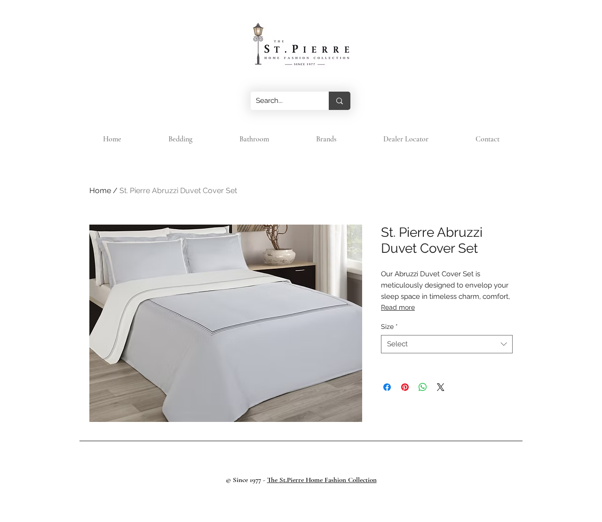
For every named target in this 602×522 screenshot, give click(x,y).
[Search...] (339, 101)
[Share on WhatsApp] (422, 387)
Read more (398, 307)
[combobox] (447, 344)
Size (389, 326)
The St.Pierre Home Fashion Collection (322, 479)
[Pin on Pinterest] (405, 387)
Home (100, 190)
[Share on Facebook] (387, 387)
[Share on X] (440, 387)
